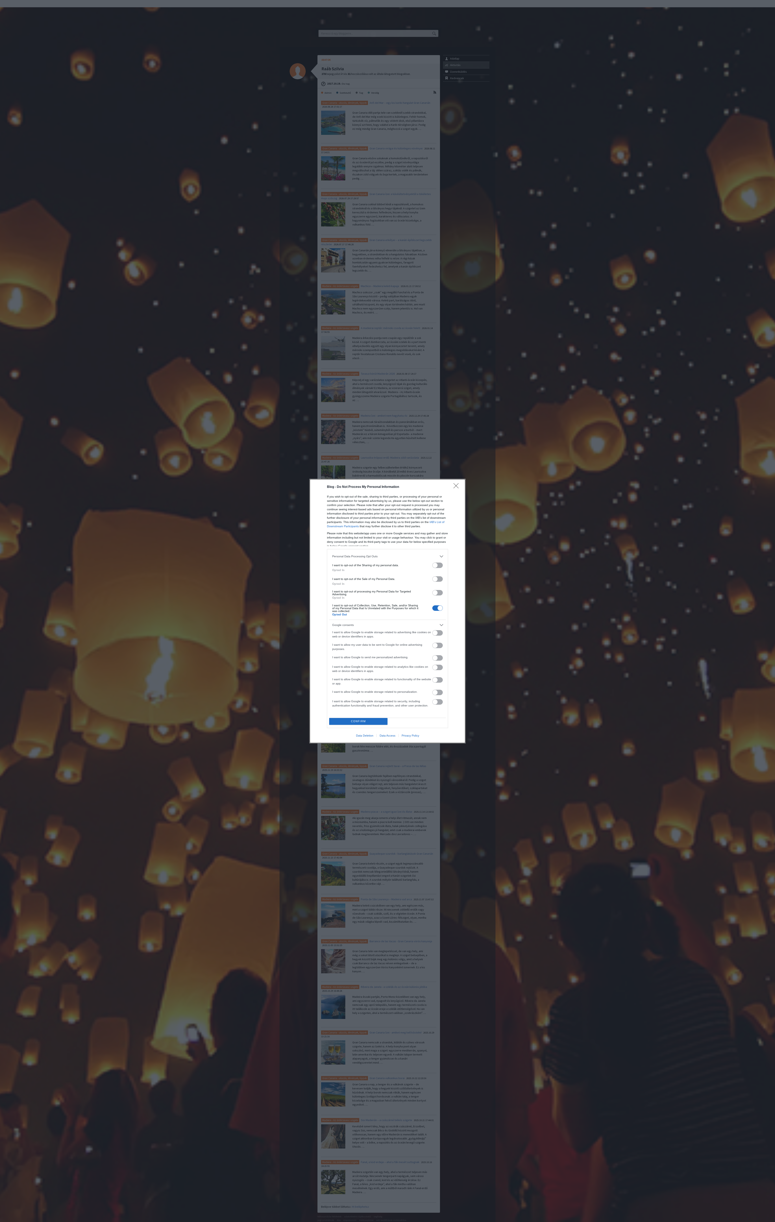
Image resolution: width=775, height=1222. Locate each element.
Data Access (387, 735)
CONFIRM (358, 721)
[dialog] (387, 611)
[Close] (457, 487)
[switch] (437, 565)
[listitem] (387, 556)
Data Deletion (364, 735)
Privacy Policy (410, 735)
